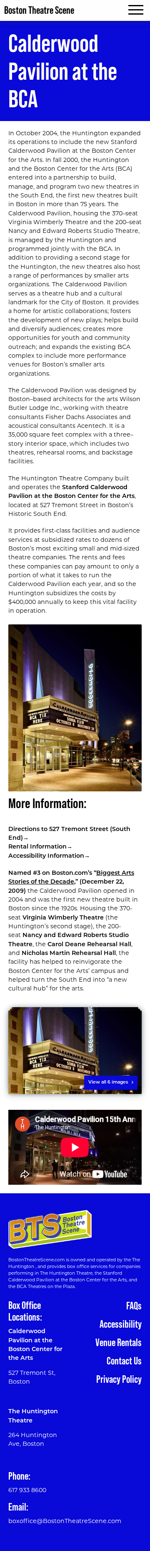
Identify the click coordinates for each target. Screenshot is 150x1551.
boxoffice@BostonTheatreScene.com (64, 1521)
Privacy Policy (119, 1379)
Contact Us (124, 1361)
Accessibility (121, 1324)
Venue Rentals (118, 1342)
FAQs (134, 1305)
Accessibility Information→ (49, 856)
